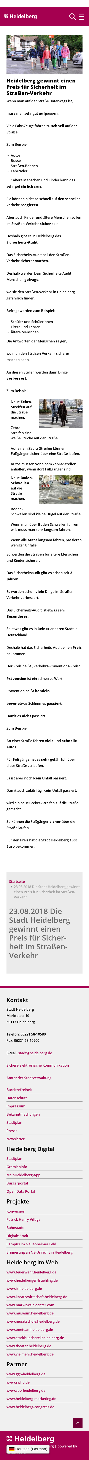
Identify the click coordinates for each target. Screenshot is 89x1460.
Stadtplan (14, 1122)
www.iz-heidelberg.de (24, 1288)
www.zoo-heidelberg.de (25, 1390)
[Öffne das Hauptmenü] (81, 16)
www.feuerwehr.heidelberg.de (31, 1272)
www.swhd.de (18, 1382)
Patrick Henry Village (23, 1219)
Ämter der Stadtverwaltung (28, 1077)
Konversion (15, 1211)
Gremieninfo (16, 1166)
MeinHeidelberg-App (23, 1175)
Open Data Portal (20, 1191)
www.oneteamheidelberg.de (29, 1329)
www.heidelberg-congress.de (30, 1407)
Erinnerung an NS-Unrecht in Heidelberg (39, 1252)
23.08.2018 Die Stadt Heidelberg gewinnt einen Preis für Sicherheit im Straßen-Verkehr (39, 933)
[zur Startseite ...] (30, 1438)
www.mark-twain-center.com (30, 1305)
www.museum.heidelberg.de (30, 1313)
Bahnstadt (15, 1227)
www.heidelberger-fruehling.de (32, 1280)
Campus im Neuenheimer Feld (31, 1244)
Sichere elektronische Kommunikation (37, 1065)
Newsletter (15, 1139)
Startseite (17, 881)
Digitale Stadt (17, 1236)
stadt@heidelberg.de (35, 1053)
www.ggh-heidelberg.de (25, 1374)
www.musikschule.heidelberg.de (33, 1321)
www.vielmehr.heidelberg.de (30, 1354)
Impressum (15, 1106)
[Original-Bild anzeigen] (44, 54)
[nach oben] (78, 1423)
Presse (11, 1130)
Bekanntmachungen (23, 1114)
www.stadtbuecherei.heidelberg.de (35, 1337)
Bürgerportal (17, 1183)
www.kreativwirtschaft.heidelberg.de (36, 1296)
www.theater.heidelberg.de (28, 1346)
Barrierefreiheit (19, 1089)
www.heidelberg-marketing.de (31, 1398)
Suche (74, 16)
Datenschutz (16, 1098)
